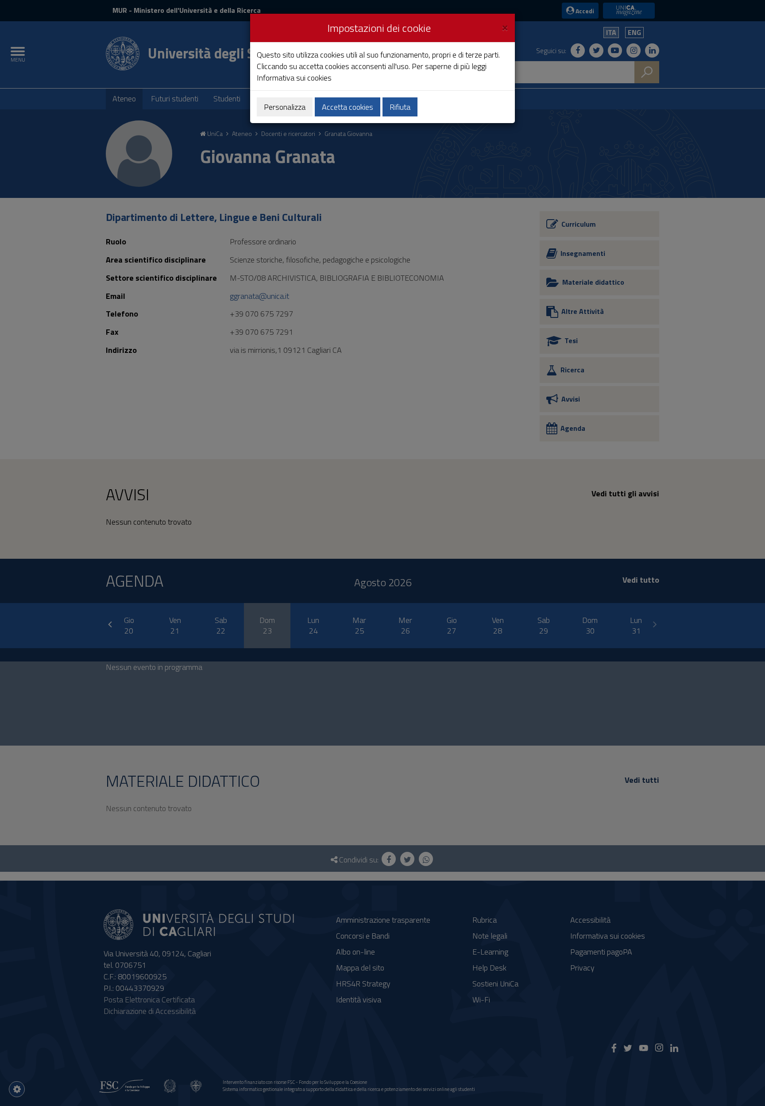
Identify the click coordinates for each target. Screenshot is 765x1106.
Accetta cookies (347, 107)
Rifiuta (400, 107)
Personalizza (284, 107)
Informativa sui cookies (294, 78)
